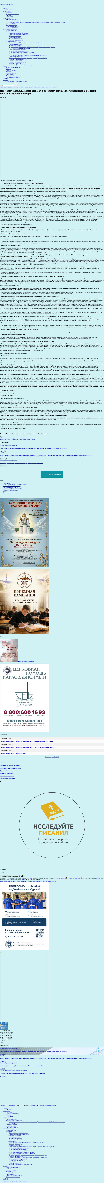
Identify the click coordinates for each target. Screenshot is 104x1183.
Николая (98, 878)
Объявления (9, 9)
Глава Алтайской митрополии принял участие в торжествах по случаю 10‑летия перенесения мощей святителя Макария (33, 448)
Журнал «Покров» (11, 70)
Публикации (9, 16)
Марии (11, 879)
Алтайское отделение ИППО (10, 490)
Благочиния (9, 31)
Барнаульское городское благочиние (18, 33)
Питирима (78, 878)
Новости (5, 8)
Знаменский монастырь (6, 87)
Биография (9, 12)
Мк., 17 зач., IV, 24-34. (22, 881)
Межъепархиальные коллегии (14, 20)
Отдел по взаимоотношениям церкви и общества (22, 53)
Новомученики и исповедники (11, 487)
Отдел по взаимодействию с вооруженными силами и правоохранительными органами (32, 47)
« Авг (1, 1042)
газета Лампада (10, 74)
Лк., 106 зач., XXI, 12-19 (49, 881)
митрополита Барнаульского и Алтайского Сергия (43, 1105)
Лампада (8, 69)
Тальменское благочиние (15, 38)
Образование (6, 483)
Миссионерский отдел (15, 45)
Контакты (5, 80)
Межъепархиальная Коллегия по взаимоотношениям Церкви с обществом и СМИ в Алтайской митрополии (37, 22)
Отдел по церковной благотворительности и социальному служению (27, 42)
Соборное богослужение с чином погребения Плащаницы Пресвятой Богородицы (22, 1073)
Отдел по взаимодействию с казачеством (19, 48)
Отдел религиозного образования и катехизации (21, 52)
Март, (12, 741)
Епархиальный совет (11, 30)
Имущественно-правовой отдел (17, 62)
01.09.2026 (2, 1054)
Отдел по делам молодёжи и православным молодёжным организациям (28, 55)
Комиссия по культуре (15, 63)
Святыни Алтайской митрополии (11, 486)
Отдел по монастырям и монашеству (18, 51)
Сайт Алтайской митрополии (8, 1105)
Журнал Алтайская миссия (13, 67)
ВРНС (4, 491)
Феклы (70, 878)
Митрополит (6, 11)
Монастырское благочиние (16, 40)
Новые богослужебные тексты (26, 661)
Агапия (64, 878)
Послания (8, 15)
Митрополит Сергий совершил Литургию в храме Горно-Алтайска (17, 439)
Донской (24, 879)
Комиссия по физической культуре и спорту (20, 64)
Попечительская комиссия (16, 56)
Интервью (15, 87)
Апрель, (17, 741)
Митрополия (6, 18)
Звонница (8, 71)
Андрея (29, 878)
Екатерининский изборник (13, 77)
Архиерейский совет (11, 19)
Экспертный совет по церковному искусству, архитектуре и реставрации (28, 58)
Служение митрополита (12, 14)
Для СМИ (5, 78)
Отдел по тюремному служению (17, 49)
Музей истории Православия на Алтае (13, 488)
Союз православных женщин (10, 492)
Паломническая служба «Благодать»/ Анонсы (15, 81)
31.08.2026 (2, 1061)
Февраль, (8, 741)
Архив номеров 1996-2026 (52, 757)
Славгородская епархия (12, 26)
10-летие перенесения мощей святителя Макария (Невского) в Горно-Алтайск (21, 463)
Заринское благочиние (15, 36)
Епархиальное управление (10, 29)
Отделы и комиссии (11, 41)
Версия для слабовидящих (54, 474)
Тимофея (58, 878)
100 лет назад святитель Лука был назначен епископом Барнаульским (18, 437)
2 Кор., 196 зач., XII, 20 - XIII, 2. (8, 881)
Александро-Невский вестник (14, 75)
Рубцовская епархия (11, 25)
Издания (5, 66)
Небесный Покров (11, 73)
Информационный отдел (15, 44)
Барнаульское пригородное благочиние (19, 34)
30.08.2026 (2, 1076)
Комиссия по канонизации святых (18, 59)
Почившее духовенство (12, 27)
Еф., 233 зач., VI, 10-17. (37, 881)
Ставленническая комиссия (16, 60)
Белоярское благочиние (15, 37)
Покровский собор (10, 1070)
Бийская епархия (10, 23)
